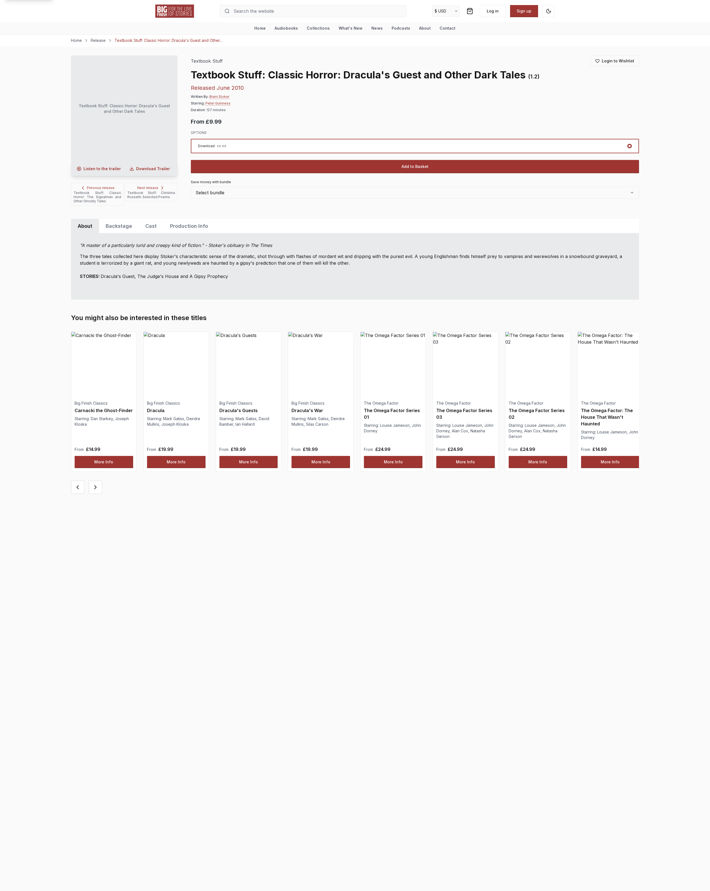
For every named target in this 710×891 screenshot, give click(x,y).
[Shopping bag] (469, 11)
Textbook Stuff (207, 61)
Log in (493, 11)
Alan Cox (460, 430)
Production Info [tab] (189, 226)
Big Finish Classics (91, 403)
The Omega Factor (381, 403)
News (377, 28)
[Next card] (95, 487)
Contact (448, 28)
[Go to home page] (174, 11)
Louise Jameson (395, 425)
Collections (318, 28)
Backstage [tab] (119, 226)
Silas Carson (317, 424)
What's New (350, 28)
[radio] (415, 146)
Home (260, 28)
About (425, 28)
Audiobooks (286, 28)
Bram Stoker (219, 97)
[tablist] (355, 226)
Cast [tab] (151, 226)
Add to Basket (415, 166)
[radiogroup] (415, 146)
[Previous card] (77, 487)
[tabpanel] (355, 266)
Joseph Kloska (175, 424)
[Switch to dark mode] (548, 11)
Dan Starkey (102, 418)
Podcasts (401, 28)
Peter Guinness (218, 103)
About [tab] (85, 226)
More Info (103, 461)
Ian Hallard (245, 424)
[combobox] (415, 193)
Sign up (524, 11)
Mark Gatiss (173, 418)
